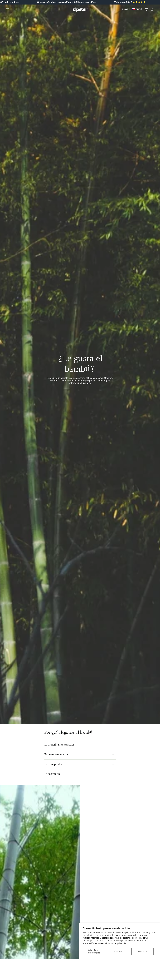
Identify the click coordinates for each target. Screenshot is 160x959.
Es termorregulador (56, 754)
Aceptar (118, 951)
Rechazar (142, 951)
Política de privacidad (116, 943)
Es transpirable (53, 764)
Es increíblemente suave (59, 745)
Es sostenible (52, 774)
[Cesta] (152, 9)
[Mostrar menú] (7, 9)
